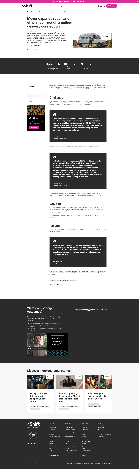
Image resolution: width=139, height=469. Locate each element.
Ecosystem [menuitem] (68, 423)
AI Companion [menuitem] (52, 429)
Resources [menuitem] (85, 423)
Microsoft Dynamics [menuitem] (70, 436)
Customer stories (33, 11)
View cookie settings (95, 463)
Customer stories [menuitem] (85, 429)
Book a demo (111, 6)
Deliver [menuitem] (50, 446)
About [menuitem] (99, 423)
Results (30, 101)
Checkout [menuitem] (51, 443)
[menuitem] (53, 425)
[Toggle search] (104, 5)
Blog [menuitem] (83, 425)
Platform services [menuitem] (53, 439)
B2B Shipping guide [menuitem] (86, 450)
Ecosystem (61, 6)
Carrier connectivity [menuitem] (53, 432)
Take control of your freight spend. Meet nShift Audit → (68, 1)
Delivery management (62, 280)
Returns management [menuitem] (87, 452)
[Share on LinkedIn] (58, 284)
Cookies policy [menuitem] (85, 463)
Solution (31, 98)
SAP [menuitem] (66, 439)
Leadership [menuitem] (100, 425)
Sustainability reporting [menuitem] (54, 436)
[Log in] (101, 6)
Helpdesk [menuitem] (84, 455)
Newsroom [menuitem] (100, 429)
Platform (51, 6)
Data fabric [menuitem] (51, 434)
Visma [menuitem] (66, 443)
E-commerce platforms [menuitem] (70, 429)
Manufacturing (64, 409)
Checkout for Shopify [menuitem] (70, 432)
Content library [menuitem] (85, 427)
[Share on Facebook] (55, 284)
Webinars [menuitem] (84, 436)
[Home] (27, 11)
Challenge (31, 95)
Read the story (31, 50)
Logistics (52, 280)
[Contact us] (98, 6)
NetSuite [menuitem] (67, 441)
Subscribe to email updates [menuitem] (104, 434)
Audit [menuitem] (50, 452)
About (82, 6)
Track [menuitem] (50, 448)
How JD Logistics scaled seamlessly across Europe (97, 396)
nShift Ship (73, 280)
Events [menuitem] (83, 432)
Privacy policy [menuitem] (77, 463)
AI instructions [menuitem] (101, 436)
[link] (33, 425)
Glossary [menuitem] (84, 434)
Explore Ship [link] (33, 127)
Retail (90, 403)
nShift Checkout (35, 409)
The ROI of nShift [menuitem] (53, 427)
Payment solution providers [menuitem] (71, 450)
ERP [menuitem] (66, 434)
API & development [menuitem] (86, 439)
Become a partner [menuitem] (69, 427)
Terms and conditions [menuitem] (107, 463)
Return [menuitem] (50, 450)
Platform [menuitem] (51, 423)
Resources (73, 6)
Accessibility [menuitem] (70, 463)
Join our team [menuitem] (101, 427)
